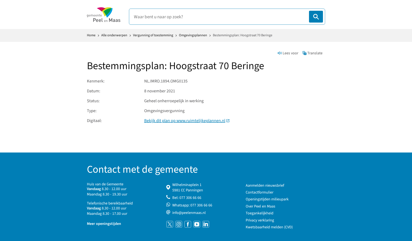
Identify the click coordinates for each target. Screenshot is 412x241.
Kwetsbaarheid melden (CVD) (269, 227)
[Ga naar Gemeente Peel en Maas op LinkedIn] (205, 224)
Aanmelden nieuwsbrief (265, 185)
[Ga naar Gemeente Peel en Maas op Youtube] (196, 224)
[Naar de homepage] (103, 14)
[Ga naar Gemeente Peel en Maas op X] (169, 224)
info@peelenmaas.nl (189, 212)
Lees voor (290, 53)
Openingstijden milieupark (267, 199)
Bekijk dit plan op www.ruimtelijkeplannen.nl (187, 121)
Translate (315, 53)
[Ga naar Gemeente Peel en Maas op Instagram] (178, 224)
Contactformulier (259, 192)
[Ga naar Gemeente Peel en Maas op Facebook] (187, 224)
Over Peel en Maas (260, 206)
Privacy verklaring (260, 220)
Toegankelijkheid (259, 213)
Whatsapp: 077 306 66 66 (192, 205)
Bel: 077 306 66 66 (186, 197)
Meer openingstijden (104, 223)
